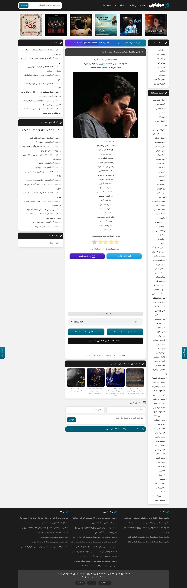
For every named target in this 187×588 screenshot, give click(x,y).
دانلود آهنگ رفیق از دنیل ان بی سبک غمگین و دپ (148, 522)
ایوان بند (161, 171)
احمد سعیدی (160, 142)
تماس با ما (119, 5)
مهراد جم (161, 462)
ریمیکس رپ (160, 66)
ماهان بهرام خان (158, 382)
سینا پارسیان (160, 272)
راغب (163, 243)
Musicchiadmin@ (90, 42)
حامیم (162, 218)
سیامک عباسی (159, 256)
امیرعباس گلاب (159, 129)
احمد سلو (161, 167)
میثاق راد (161, 466)
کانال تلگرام (122, 256)
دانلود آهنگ (122, 63)
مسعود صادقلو (159, 390)
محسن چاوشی (159, 399)
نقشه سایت (106, 5)
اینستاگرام (105, 582)
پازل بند (162, 197)
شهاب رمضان (159, 289)
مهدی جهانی (160, 432)
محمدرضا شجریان (158, 378)
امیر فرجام (161, 163)
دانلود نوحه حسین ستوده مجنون (54, 537)
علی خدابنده (160, 319)
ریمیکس (161, 62)
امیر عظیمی (160, 150)
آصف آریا (161, 112)
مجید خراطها (160, 437)
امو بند (162, 176)
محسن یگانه (160, 445)
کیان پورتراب (160, 365)
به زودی (161, 50)
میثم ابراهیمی (159, 407)
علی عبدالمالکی (159, 298)
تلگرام (80, 582)
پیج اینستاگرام (85, 256)
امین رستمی (160, 146)
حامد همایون (159, 209)
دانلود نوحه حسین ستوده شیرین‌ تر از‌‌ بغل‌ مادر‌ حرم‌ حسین (44, 546)
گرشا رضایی (160, 352)
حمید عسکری (159, 205)
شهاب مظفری (159, 285)
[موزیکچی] (159, 5)
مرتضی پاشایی (159, 394)
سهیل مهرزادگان (158, 247)
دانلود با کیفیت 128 (84, 332)
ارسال (71, 419)
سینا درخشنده (159, 260)
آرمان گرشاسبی (159, 100)
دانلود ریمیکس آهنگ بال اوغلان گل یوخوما (42, 209)
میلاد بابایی (160, 458)
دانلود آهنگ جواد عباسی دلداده (46, 222)
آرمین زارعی (160, 104)
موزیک (122, 355)
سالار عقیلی (160, 277)
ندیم (163, 491)
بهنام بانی (160, 188)
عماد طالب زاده (159, 302)
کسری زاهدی (159, 361)
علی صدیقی (160, 327)
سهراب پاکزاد (159, 264)
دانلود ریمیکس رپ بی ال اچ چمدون (45, 226)
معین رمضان (160, 441)
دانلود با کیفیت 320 (123, 332)
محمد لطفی (160, 453)
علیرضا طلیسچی (158, 293)
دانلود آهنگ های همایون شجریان (105, 341)
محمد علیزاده (159, 428)
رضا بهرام (161, 239)
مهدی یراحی (160, 449)
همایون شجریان (105, 63)
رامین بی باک (159, 226)
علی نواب (161, 336)
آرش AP (162, 117)
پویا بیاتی (161, 192)
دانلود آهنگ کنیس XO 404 (48, 163)
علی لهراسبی (160, 310)
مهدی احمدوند (159, 403)
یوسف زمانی (160, 500)
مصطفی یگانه (159, 416)
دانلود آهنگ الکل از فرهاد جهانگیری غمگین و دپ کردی (146, 518)
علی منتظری (160, 314)
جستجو (24, 5)
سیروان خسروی (158, 251)
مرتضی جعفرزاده (158, 386)
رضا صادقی (160, 230)
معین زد (161, 474)
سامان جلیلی (160, 268)
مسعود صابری (159, 411)
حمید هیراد (160, 213)
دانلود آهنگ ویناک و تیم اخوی (47, 167)
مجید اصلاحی (159, 424)
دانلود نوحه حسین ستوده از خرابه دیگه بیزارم (50, 542)
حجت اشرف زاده (158, 201)
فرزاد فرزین (160, 344)
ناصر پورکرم (160, 483)
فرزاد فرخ (161, 348)
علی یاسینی (160, 323)
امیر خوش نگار (159, 133)
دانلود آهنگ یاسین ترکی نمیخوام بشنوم (43, 180)
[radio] (116, 242)
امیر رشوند (160, 159)
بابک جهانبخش (159, 184)
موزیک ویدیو (159, 83)
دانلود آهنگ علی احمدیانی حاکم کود (45, 138)
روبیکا (91, 582)
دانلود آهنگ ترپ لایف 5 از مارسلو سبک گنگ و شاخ (148, 542)
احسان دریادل (159, 138)
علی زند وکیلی (159, 306)
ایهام (162, 180)
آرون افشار (160, 108)
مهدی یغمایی (159, 420)
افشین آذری (160, 155)
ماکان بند (161, 470)
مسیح (162, 479)
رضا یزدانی (160, 235)
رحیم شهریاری (159, 222)
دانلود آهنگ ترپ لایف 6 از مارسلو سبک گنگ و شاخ (148, 537)
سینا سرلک (160, 281)
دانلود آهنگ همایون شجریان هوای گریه (121, 52)
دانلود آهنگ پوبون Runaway (48, 142)
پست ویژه (161, 54)
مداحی (143, 5)
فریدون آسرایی (159, 340)
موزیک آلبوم (159, 79)
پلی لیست (132, 5)
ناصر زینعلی (160, 487)
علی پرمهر (161, 331)
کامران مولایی (159, 357)
